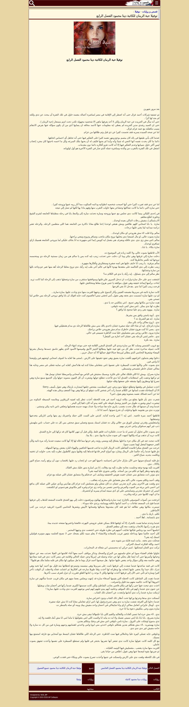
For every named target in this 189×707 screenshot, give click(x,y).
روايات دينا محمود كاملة (136, 679)
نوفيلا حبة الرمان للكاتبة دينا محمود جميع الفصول (59, 668)
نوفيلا (78, 679)
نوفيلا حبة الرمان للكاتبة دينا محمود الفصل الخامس (124, 668)
